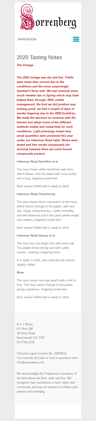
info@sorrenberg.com (30, 362)
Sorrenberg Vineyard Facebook (48, 411)
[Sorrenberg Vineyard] (48, 18)
